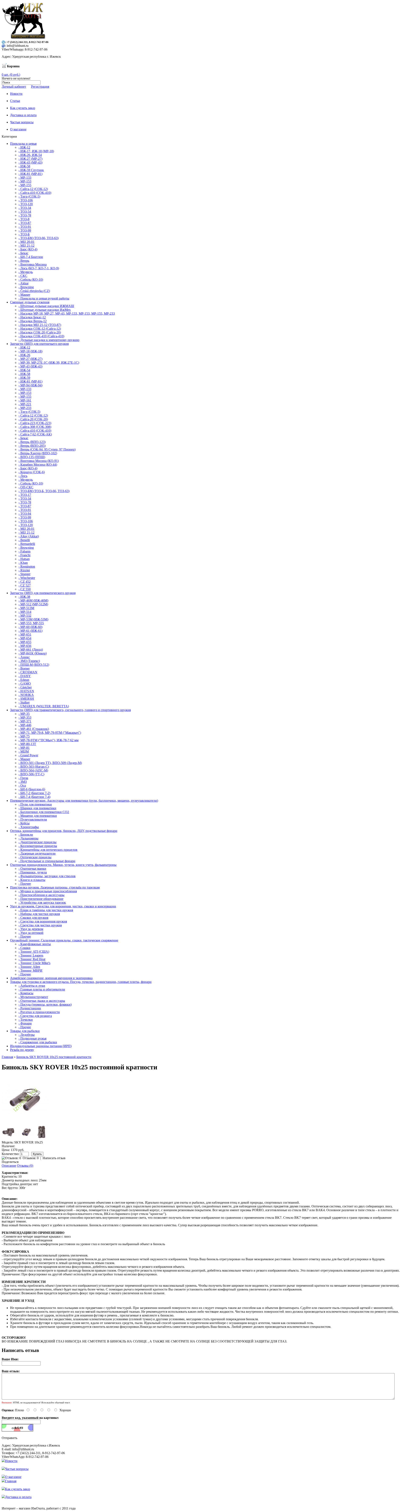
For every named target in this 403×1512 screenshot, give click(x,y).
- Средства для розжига (35, 1016)
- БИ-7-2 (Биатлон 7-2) (34, 793)
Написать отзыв (54, 1158)
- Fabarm (24, 551)
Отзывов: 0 (31, 1158)
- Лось (22, 476)
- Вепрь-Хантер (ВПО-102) (37, 453)
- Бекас (23, 253)
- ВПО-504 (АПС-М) (33, 770)
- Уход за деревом (30, 929)
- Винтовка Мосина (32, 264)
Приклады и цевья (23, 143)
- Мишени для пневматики (37, 815)
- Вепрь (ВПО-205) (32, 445)
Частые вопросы (17, 1469)
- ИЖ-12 (24, 147)
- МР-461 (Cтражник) (33, 729)
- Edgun (23, 680)
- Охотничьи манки (32, 868)
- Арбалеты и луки (31, 985)
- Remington (26, 566)
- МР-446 (24, 725)
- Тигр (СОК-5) (29, 196)
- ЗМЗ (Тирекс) (29, 661)
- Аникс (24, 657)
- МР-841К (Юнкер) (32, 653)
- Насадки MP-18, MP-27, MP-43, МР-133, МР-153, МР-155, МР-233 (66, 313)
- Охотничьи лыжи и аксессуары (41, 1000)
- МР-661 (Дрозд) (30, 649)
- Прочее (24, 883)
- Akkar (23, 283)
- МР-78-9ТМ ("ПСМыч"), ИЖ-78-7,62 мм (48, 740)
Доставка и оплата (18, 1497)
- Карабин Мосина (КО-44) (37, 464)
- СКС (22, 276)
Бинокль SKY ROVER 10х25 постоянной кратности (53, 1057)
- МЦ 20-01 (26, 242)
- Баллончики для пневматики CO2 (43, 812)
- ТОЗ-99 (24, 230)
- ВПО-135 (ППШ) (31, 457)
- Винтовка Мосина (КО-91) (38, 461)
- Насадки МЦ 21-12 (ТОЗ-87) (39, 325)
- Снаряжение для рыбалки (37, 1042)
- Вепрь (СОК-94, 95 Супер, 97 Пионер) (47, 449)
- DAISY (24, 676)
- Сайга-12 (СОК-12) (33, 189)
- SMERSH (26, 698)
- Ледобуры (26, 1034)
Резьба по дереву (22, 1050)
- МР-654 (24, 638)
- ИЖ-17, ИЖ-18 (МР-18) (36, 151)
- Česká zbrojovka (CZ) (34, 291)
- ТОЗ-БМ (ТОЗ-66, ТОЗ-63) (38, 238)
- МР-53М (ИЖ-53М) (33, 619)
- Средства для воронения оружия (42, 921)
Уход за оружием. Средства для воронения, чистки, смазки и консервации (63, 906)
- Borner (24, 668)
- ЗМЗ (22, 781)
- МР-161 (24, 400)
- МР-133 (24, 177)
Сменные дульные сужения (29, 302)
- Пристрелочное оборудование (40, 899)
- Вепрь (23, 260)
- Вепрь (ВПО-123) (32, 442)
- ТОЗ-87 (24, 223)
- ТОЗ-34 (24, 208)
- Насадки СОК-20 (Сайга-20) (39, 332)
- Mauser (24, 294)
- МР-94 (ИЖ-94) (30, 385)
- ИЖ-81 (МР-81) (30, 174)
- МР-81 (24, 747)
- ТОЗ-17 (24, 495)
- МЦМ (23, 751)
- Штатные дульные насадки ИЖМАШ (46, 306)
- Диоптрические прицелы (37, 842)
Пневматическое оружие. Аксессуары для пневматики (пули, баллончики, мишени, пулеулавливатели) (84, 800)
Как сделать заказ (17, 1489)
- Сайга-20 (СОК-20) (33, 419)
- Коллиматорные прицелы (37, 846)
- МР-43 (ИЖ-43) (30, 366)
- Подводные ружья (32, 1038)
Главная (7, 1057)
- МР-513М (26, 608)
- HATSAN (26, 691)
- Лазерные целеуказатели (37, 853)
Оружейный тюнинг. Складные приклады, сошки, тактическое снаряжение (64, 940)
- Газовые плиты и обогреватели (41, 989)
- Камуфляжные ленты (34, 944)
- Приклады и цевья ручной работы (43, 298)
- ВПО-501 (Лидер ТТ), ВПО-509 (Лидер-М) (50, 763)
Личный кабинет (14, 86)
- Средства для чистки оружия (40, 925)
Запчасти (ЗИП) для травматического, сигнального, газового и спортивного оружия (70, 710)
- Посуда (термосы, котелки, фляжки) (45, 1004)
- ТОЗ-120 (25, 204)
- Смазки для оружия (33, 917)
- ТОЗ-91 (24, 226)
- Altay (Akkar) (28, 536)
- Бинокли (25, 834)
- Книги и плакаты (31, 880)
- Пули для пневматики (35, 804)
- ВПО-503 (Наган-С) (33, 766)
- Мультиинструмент (33, 997)
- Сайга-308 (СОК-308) (34, 427)
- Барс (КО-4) (27, 249)
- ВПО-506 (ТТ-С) (31, 774)
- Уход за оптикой (30, 933)
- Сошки (24, 948)
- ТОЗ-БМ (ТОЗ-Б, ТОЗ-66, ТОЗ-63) (43, 491)
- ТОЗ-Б (24, 234)
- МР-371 (24, 721)
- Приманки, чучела (32, 872)
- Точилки (25, 1019)
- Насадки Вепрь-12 (32, 321)
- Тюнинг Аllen (29, 966)
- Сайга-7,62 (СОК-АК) (35, 434)
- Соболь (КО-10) (30, 279)
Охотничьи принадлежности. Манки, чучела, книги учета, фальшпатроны (63, 865)
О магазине (13, 1477)
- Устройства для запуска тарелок (42, 902)
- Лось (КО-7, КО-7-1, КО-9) (38, 268)
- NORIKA (26, 695)
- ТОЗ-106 (25, 200)
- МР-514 (24, 612)
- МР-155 (24, 185)
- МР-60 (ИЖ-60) (30, 627)
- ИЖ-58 (24, 166)
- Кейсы (24, 823)
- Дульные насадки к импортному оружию (48, 340)
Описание (9, 1165)
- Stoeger (24, 574)
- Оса (22, 785)
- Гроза (23, 778)
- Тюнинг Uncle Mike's (34, 963)
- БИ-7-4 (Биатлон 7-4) (34, 797)
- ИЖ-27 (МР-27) (30, 158)
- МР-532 (24, 615)
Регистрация (40, 86)
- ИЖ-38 (24, 596)
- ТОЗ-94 (24, 513)
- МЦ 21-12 (26, 245)
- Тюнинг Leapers (30, 955)
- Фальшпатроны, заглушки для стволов (47, 876)
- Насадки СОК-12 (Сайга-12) (39, 328)
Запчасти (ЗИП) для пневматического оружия (43, 593)
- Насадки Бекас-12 (32, 317)
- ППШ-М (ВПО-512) (33, 664)
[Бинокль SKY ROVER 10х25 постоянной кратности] (26, 1122)
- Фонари (25, 1023)
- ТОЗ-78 (24, 215)
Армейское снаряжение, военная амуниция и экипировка (51, 978)
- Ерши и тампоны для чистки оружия (45, 910)
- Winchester (26, 578)
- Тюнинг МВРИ (30, 970)
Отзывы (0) (25, 1165)
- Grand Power (28, 755)
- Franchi (24, 555)
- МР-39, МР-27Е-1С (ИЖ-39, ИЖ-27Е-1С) (48, 362)
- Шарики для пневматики (37, 808)
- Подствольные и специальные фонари (46, 861)
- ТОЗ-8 (23, 219)
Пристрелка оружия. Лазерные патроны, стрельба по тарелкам (55, 887)
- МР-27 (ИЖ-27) (30, 359)
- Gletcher (25, 687)
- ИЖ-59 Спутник (31, 170)
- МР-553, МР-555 (31, 623)
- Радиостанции (29, 1008)
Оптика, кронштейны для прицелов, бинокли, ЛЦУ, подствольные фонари (63, 831)
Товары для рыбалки (25, 1031)
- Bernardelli (26, 544)
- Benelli (24, 540)
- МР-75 (24, 736)
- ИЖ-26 (24, 355)
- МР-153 (24, 181)
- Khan (23, 562)
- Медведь (25, 272)
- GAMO (24, 683)
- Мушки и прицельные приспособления (47, 891)
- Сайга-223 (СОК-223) (34, 423)
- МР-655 (24, 642)
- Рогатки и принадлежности (39, 1012)
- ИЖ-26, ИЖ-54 (30, 155)
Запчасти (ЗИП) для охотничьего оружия (39, 343)
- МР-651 (24, 634)
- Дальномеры (28, 838)
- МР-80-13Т (27, 744)
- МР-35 (24, 714)
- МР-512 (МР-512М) (33, 604)
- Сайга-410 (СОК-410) (34, 192)
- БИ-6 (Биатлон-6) (31, 789)
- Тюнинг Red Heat (31, 959)
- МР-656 (24, 646)
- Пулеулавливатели (32, 819)
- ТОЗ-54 (24, 211)
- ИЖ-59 (24, 377)
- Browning (26, 287)
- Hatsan (24, 559)
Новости (11, 1461)
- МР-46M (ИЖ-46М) (33, 600)
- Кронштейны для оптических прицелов (47, 849)
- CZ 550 (24, 589)
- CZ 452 (24, 581)
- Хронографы (28, 827)
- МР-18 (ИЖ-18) (30, 351)
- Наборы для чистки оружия (39, 914)
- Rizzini (24, 570)
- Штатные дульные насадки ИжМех (44, 310)
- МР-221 (24, 404)
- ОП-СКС (25, 487)
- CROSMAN (27, 672)
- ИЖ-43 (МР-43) (30, 162)
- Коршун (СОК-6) (31, 472)
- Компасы (25, 993)
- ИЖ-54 (24, 370)
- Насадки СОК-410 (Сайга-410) (41, 336)
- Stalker (24, 702)
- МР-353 (24, 717)
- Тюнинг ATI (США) (33, 951)
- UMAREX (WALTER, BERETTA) (43, 706)
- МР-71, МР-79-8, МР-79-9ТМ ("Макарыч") (49, 732)
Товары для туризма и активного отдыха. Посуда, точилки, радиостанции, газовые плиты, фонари (81, 982)
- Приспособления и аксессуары (41, 895)
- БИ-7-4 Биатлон (30, 257)
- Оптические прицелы (34, 857)
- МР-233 (24, 408)
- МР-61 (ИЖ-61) (30, 630)
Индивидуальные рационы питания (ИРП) (41, 1046)
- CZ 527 (24, 585)
